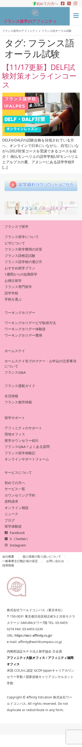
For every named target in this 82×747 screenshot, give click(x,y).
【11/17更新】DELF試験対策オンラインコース (39, 75)
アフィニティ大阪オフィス (26, 657)
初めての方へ (47, 3)
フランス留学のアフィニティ (30, 21)
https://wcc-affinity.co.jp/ (33, 635)
